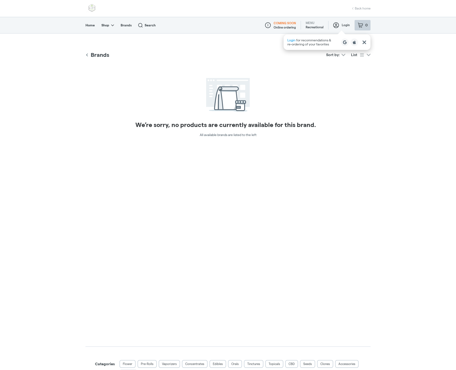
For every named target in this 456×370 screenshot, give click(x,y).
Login (346, 25)
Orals (235, 363)
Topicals (274, 363)
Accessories (346, 363)
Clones (325, 363)
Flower (127, 363)
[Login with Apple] (354, 42)
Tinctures (253, 363)
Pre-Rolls (147, 363)
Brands (126, 25)
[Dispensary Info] (268, 25)
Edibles (218, 363)
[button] (327, 42)
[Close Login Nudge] (364, 42)
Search (150, 25)
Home (90, 25)
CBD (292, 363)
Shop (105, 25)
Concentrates (194, 363)
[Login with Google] (345, 42)
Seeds (307, 363)
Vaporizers (169, 363)
